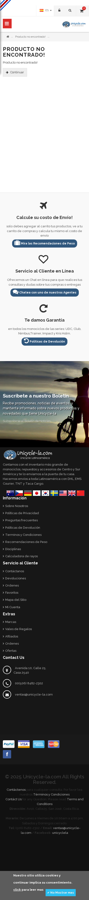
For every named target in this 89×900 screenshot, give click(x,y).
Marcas (10, 622)
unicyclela (60, 833)
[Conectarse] (59, 10)
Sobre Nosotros (16, 506)
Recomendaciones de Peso (26, 542)
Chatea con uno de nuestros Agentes (47, 292)
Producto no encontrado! (30, 36)
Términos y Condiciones (51, 794)
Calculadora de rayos (21, 556)
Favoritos (11, 592)
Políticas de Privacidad (22, 513)
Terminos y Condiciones (23, 535)
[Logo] (28, 454)
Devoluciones (15, 578)
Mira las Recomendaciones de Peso (47, 243)
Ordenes (12, 585)
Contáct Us (13, 799)
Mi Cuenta (12, 607)
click (17, 889)
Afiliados (11, 636)
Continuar (17, 72)
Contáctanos (14, 571)
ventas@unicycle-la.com (34, 694)
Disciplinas (13, 549)
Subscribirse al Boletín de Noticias (27, 421)
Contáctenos (16, 789)
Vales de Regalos (18, 629)
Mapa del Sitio (15, 600)
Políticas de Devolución (47, 341)
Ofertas (10, 650)
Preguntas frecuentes (21, 520)
